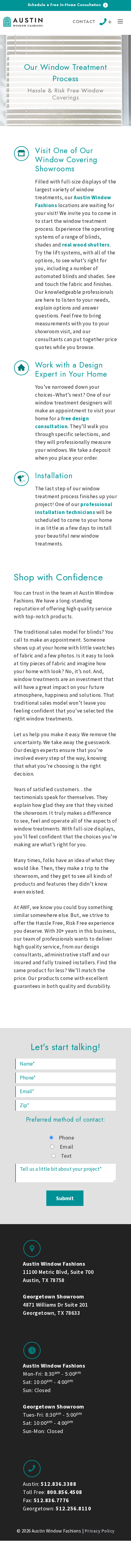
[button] (120, 22)
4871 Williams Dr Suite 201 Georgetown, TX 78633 (55, 1304)
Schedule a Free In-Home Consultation (65, 5)
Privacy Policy (100, 1531)
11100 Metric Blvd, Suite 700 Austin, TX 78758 (58, 1272)
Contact (84, 21)
